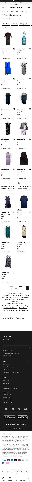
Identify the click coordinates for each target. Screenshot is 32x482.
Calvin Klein (10, 12)
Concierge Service (8, 342)
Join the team (7, 400)
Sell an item (6, 369)
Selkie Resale (20, 300)
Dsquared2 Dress (8, 295)
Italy (16, 473)
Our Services (7, 336)
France (3, 471)
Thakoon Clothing (22, 306)
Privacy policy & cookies (15, 429)
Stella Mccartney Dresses (15, 304)
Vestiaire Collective (10, 389)
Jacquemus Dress (22, 295)
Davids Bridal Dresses (15, 293)
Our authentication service (11, 353)
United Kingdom (9, 471)
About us (5, 392)
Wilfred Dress (23, 310)
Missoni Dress (23, 298)
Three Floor (23, 308)
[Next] (20, 288)
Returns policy (7, 356)
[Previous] (11, 288)
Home (3, 12)
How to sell (6, 364)
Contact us (6, 383)
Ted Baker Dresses (8, 306)
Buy (4, 347)
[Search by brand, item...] (3, 7)
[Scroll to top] (27, 288)
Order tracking (7, 350)
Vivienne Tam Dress (10, 310)
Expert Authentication (25, 186)
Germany (23, 471)
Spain (27, 471)
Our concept (6, 339)
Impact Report (7, 397)
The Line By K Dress (10, 308)
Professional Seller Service (11, 372)
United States (17, 471)
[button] (28, 7)
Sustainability (7, 395)
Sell (4, 361)
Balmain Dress (9, 300)
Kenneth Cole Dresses (9, 298)
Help (4, 377)
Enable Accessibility (16, 1)
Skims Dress (15, 302)
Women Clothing (21, 12)
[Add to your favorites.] (14, 49)
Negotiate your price (7, 186)
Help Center (6, 381)
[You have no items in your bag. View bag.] (28, 7)
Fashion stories (7, 402)
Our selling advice (8, 367)
